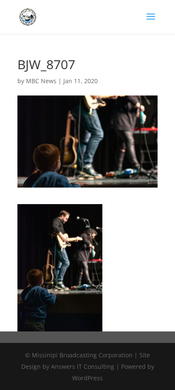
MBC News (41, 81)
